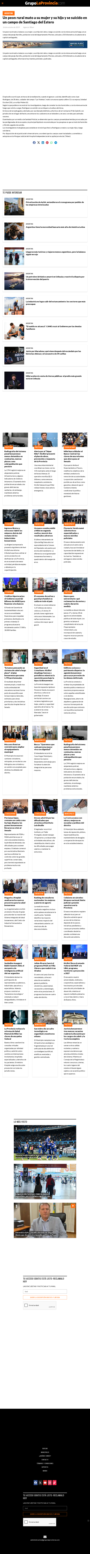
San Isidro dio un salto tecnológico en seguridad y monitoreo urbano (44, 1032)
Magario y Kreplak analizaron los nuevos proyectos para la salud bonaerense (14, 901)
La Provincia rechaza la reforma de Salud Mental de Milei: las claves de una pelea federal (14, 1034)
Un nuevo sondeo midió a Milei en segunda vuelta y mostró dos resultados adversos (44, 532)
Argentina (8, 13)
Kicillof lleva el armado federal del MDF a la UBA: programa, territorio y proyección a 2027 (74, 968)
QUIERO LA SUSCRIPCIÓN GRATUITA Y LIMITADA (45, 1297)
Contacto (45, 1460)
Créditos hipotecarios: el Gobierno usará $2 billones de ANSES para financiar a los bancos (14, 600)
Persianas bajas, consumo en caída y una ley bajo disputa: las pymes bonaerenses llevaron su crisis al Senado (14, 824)
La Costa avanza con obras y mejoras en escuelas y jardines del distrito (74, 822)
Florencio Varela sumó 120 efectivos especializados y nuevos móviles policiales (74, 533)
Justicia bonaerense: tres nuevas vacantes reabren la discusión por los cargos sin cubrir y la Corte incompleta (74, 1034)
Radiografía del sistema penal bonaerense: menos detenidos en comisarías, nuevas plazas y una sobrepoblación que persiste (15, 459)
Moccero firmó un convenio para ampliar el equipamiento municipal (14, 748)
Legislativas (70, 447)
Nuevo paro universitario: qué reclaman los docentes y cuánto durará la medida (75, 601)
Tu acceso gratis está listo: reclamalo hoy (43, 1280)
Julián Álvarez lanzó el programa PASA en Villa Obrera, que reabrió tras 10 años (45, 967)
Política (8, 447)
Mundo (45, 1471)
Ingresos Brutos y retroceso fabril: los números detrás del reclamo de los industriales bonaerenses (13, 534)
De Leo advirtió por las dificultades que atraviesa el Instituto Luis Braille (44, 822)
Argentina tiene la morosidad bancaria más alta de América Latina (55, 227)
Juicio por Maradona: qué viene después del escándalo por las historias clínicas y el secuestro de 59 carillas (53, 352)
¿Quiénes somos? (45, 1456)
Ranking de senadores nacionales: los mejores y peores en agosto (44, 900)
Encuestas (39, 524)
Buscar (45, 1448)
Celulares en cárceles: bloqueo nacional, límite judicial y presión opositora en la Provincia (74, 903)
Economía (9, 524)
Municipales (69, 524)
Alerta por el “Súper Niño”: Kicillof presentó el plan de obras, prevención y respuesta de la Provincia (44, 456)
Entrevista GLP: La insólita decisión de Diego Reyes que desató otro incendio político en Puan (36, 1234)
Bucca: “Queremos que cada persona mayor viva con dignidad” (44, 747)
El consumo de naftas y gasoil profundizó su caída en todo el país (44, 598)
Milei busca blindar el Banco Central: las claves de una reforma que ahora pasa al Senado (74, 456)
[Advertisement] (46, 75)
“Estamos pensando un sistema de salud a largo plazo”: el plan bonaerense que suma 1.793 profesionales (15, 673)
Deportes (45, 1467)
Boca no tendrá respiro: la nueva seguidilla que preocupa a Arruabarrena (35, 1156)
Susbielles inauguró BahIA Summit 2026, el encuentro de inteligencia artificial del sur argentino (14, 968)
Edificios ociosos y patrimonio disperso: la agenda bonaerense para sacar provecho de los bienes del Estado (74, 673)
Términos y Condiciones (45, 1463)
